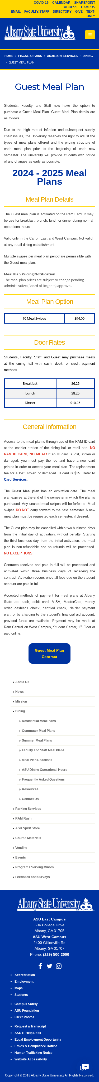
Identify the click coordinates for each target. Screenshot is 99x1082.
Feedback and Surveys (33, 877)
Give (79, 11)
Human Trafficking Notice (34, 1052)
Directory (62, 11)
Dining (88, 55)
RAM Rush (23, 818)
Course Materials (28, 838)
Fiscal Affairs (30, 55)
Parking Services (28, 808)
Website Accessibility (31, 1059)
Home (8, 55)
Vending (21, 847)
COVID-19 (41, 2)
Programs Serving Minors (35, 867)
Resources (30, 789)
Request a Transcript (30, 1026)
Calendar (61, 2)
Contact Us (30, 799)
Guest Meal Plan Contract (49, 653)
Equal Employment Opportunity (38, 1039)
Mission (21, 701)
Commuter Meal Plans (38, 730)
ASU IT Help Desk (28, 1033)
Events (20, 857)
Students (21, 994)
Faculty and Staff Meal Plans (43, 750)
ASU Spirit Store (27, 828)
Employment (24, 981)
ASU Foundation (27, 1010)
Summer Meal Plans (37, 740)
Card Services (15, 479)
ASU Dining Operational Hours (44, 769)
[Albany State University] (40, 33)
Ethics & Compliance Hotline (36, 1046)
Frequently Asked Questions (43, 779)
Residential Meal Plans (39, 721)
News (19, 691)
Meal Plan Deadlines (37, 760)
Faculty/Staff (36, 11)
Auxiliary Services (62, 55)
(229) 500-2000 (56, 954)
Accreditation (25, 975)
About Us (22, 682)
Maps (19, 988)
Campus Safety (26, 1004)
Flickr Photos (24, 1017)
